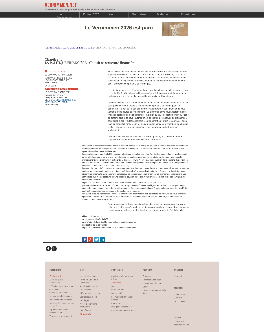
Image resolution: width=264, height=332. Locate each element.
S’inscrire (178, 298)
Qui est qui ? (116, 293)
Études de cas (117, 290)
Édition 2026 (55, 276)
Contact (177, 318)
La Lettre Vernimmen (89, 276)
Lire (110, 14)
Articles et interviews (89, 286)
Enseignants (179, 294)
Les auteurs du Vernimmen (60, 300)
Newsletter (178, 276)
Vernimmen (53, 48)
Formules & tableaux (152, 280)
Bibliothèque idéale (88, 297)
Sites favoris (85, 310)
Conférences (85, 290)
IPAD (63, 102)
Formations (116, 303)
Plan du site (179, 321)
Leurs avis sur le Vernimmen (61, 296)
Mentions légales (181, 325)
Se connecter (180, 301)
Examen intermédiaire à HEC (123, 310)
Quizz (113, 286)
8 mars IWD (86, 314)
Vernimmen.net (61, 5)
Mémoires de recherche (90, 293)
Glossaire (147, 276)
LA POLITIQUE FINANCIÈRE (78, 48)
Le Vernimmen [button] (65, 15)
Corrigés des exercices (121, 307)
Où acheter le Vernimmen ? (60, 316)
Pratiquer (162, 14)
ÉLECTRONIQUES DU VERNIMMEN (60, 101)
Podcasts (116, 283)
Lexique (146, 287)
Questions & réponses (152, 283)
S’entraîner (139, 14)
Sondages (84, 300)
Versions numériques (58, 292)
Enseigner (188, 14)
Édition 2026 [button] (91, 14)
